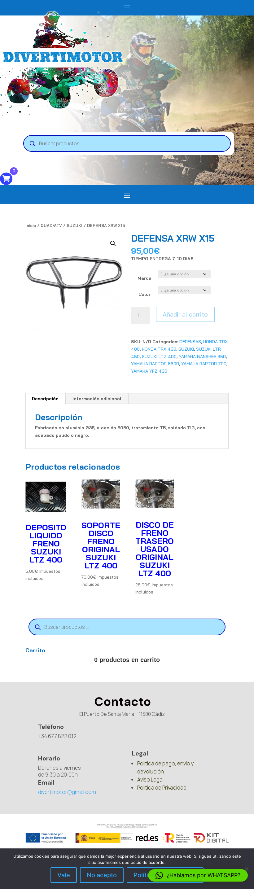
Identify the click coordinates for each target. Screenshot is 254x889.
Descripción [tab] (45, 398)
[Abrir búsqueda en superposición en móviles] (127, 143)
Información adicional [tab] (96, 398)
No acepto (102, 875)
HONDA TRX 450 (159, 349)
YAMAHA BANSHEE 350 (202, 356)
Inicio (30, 225)
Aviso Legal (150, 779)
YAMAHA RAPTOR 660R (155, 363)
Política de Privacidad (161, 787)
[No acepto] (246, 869)
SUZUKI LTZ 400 (159, 356)
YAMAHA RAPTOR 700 (203, 363)
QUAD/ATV (51, 225)
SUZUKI (74, 225)
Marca (144, 278)
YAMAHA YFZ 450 (149, 371)
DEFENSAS (190, 341)
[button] (113, 243)
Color (144, 294)
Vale (63, 875)
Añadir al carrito (185, 314)
